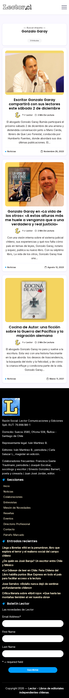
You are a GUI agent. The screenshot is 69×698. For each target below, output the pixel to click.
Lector (29, 115)
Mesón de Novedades (17, 507)
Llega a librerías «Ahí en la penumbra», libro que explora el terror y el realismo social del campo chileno (31, 551)
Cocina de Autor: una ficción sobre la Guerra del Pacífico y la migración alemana (34, 331)
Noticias (8, 491)
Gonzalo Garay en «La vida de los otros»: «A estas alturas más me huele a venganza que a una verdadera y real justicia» (34, 218)
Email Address (11, 616)
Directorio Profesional (16, 524)
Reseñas (8, 513)
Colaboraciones (12, 497)
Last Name (8, 646)
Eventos (8, 518)
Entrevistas (10, 502)
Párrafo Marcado (13, 534)
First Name (8, 631)
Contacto (9, 529)
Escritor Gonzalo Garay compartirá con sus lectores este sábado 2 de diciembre (34, 104)
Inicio (6, 486)
